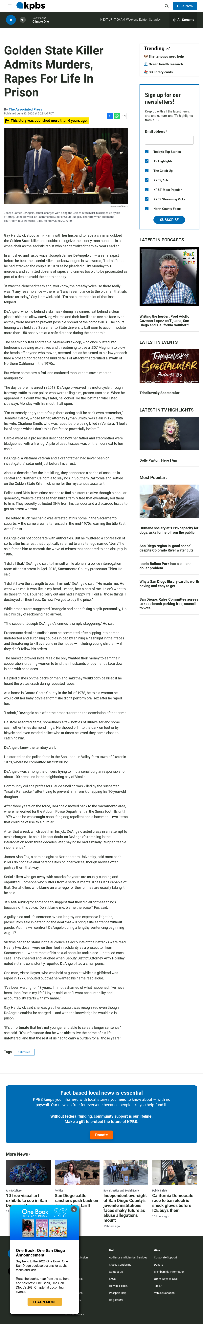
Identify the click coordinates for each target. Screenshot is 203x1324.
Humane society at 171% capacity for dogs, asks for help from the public (169, 530)
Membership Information (169, 1271)
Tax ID (158, 1285)
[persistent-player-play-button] (11, 20)
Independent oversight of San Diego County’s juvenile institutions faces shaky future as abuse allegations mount (125, 1208)
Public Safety (159, 1190)
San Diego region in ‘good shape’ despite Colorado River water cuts (166, 548)
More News (17, 1154)
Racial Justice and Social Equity (121, 1190)
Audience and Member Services (128, 1257)
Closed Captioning (120, 1264)
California (24, 1052)
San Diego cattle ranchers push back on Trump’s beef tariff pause (76, 1203)
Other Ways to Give (165, 1278)
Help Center (116, 1300)
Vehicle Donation (164, 1292)
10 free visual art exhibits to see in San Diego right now (26, 1200)
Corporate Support (165, 1257)
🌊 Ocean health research (163, 64)
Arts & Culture (14, 1190)
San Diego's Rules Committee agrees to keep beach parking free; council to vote (169, 603)
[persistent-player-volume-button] (22, 19)
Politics (59, 1190)
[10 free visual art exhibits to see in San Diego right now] (28, 1172)
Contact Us (116, 1271)
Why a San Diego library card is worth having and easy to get (169, 583)
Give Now (185, 6)
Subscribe (169, 220)
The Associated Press (25, 109)
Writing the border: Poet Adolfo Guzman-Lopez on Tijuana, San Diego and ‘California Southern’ (164, 320)
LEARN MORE (45, 1301)
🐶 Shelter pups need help (164, 56)
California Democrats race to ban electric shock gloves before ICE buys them (172, 1203)
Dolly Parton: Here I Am (158, 460)
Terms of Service (74, 1314)
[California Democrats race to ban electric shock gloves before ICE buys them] (174, 1172)
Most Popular (152, 477)
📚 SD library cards (158, 72)
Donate (101, 1135)
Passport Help (117, 1292)
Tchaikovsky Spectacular (160, 393)
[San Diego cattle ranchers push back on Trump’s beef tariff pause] (77, 1172)
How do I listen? (118, 1285)
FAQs (112, 1278)
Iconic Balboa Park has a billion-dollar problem (165, 566)
